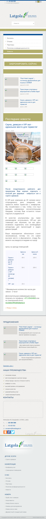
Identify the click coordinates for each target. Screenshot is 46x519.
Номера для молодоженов (14, 506)
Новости (10, 51)
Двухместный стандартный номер (16, 512)
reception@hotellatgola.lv (12, 3)
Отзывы (9, 41)
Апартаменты (10, 500)
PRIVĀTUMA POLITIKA (38, 517)
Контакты (10, 38)
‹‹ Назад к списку (11, 308)
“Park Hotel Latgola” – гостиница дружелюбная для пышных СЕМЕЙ (30, 80)
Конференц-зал (10, 467)
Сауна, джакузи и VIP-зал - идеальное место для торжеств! (29, 102)
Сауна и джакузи (11, 459)
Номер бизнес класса (12, 503)
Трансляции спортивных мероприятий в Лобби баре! (29, 342)
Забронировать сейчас (23, 64)
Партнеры (10, 45)
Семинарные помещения (13, 470)
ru (38, 1)
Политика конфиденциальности (18, 48)
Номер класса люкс (11, 509)
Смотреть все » (8, 366)
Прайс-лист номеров (12, 497)
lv (36, 1)
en (40, 1)
